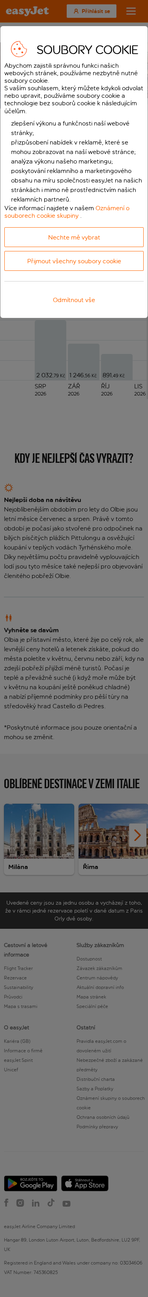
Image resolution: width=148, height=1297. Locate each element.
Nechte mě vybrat (74, 237)
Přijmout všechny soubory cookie (74, 261)
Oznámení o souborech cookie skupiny (66, 211)
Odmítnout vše (74, 300)
